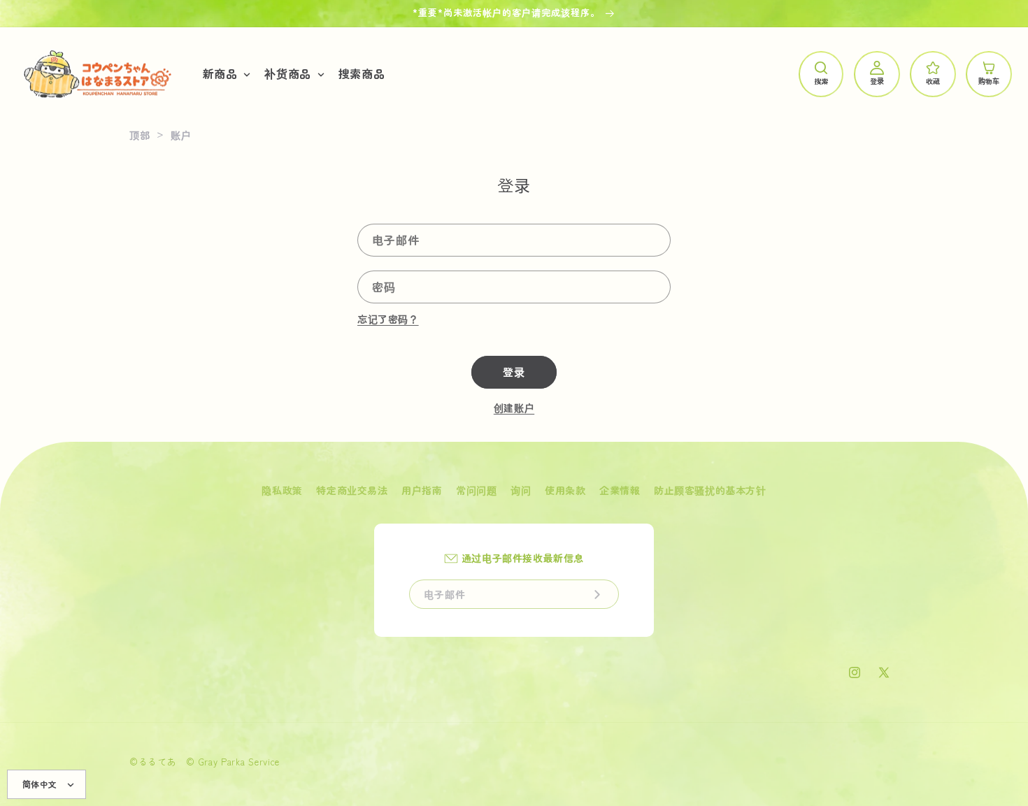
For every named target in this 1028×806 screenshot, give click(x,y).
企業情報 (619, 490)
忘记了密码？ (388, 319)
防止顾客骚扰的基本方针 (710, 490)
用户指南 (421, 490)
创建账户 (514, 408)
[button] (225, 73)
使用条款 (565, 490)
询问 (521, 490)
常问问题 (476, 490)
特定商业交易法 (351, 490)
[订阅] (597, 594)
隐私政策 (282, 490)
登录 (514, 371)
